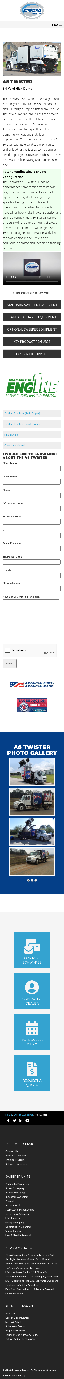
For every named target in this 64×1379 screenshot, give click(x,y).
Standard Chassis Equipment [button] (32, 317)
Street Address (12, 516)
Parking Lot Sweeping (17, 1183)
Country (7, 569)
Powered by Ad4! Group (14, 1375)
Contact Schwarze (32, 960)
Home (8, 1114)
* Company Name (13, 503)
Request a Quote (32, 1083)
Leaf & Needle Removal (18, 1235)
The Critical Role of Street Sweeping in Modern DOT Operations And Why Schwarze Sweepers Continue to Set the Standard (31, 1280)
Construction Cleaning (18, 1226)
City (5, 529)
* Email (6, 489)
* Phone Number (12, 583)
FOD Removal (12, 1218)
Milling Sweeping (14, 1222)
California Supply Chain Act (20, 1339)
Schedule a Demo (32, 1042)
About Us (10, 1313)
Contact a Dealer (32, 1001)
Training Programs (15, 1159)
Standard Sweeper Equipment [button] (32, 305)
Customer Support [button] (32, 354)
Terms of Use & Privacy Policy (21, 1334)
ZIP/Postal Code (12, 556)
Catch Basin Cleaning (17, 1213)
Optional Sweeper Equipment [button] (32, 329)
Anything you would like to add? (21, 596)
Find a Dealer (11, 434)
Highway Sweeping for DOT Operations (27, 1272)
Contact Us (11, 1151)
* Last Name (10, 476)
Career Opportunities (17, 1317)
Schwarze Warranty (16, 1163)
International (12, 1205)
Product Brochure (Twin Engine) (22, 413)
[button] (54, 24)
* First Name (10, 463)
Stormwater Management (19, 1209)
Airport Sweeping (15, 1192)
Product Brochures (15, 1155)
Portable (10, 1201)
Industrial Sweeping (16, 1196)
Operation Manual (14, 445)
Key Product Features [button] (32, 341)
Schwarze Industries (32, 11)
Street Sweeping (23, 1114)
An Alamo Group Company (43, 1369)
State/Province (12, 543)
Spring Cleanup (13, 1230)
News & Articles (14, 1321)
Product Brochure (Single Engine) (22, 423)
